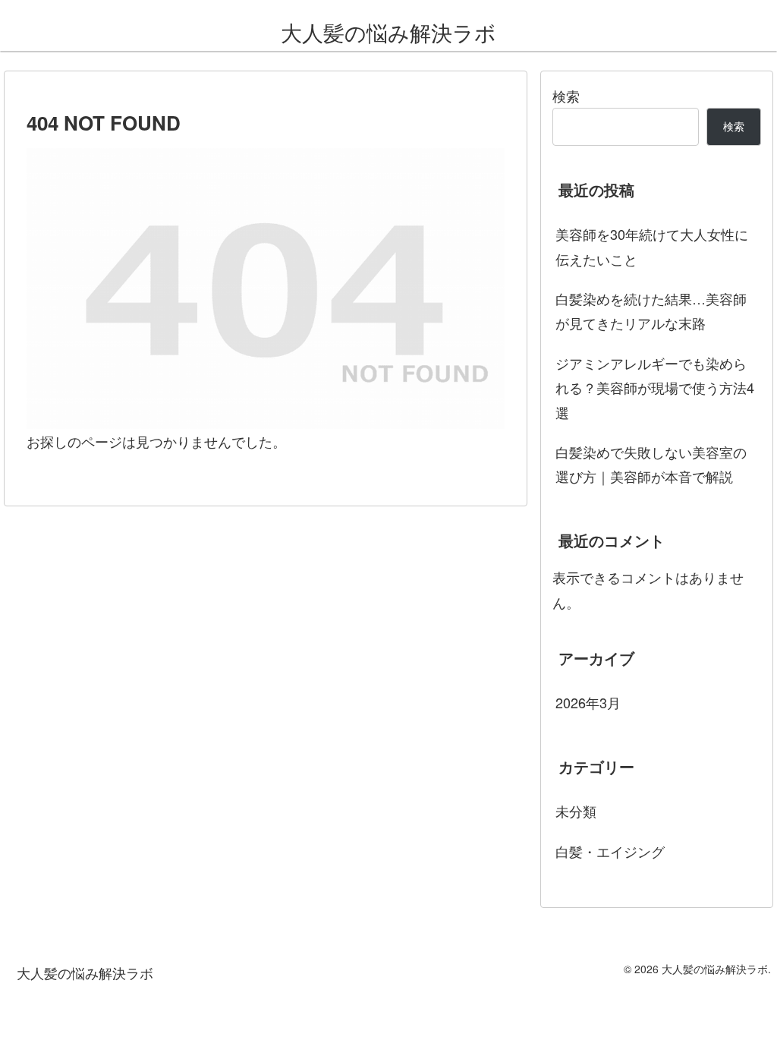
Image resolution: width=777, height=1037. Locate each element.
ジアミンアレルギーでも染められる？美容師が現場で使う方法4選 (654, 387)
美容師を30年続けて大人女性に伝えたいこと (651, 246)
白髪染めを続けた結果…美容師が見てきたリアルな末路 (651, 310)
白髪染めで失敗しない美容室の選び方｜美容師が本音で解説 (651, 464)
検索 (566, 96)
